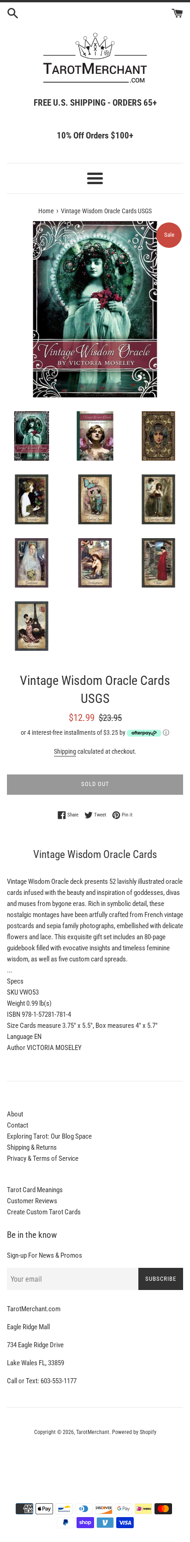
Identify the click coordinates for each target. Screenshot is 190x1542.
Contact (17, 1125)
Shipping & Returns (32, 1147)
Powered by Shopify (134, 1432)
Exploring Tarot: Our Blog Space (49, 1136)
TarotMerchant (92, 1432)
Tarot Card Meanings (35, 1190)
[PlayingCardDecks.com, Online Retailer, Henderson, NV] (95, 1457)
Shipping (65, 751)
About (15, 1114)
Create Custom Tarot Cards (44, 1212)
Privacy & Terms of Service (42, 1158)
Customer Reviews (32, 1201)
